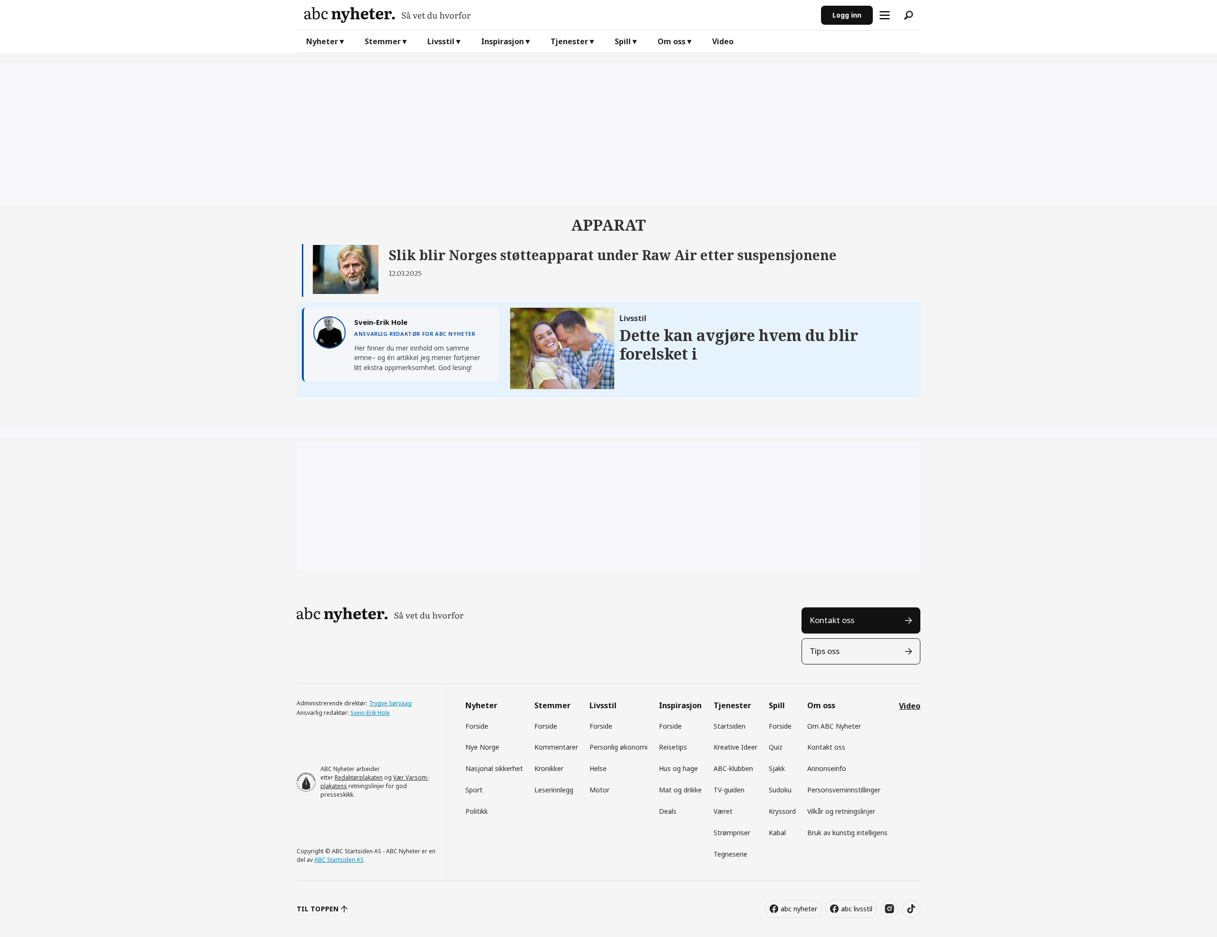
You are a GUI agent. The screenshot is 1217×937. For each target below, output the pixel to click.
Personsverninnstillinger (843, 789)
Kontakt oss (832, 620)
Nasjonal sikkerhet (494, 768)
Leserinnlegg (553, 789)
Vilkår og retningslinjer (841, 811)
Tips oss (825, 650)
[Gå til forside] (558, 15)
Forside (476, 726)
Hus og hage (678, 768)
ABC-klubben (733, 768)
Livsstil (440, 41)
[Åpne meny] (884, 15)
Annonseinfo (826, 768)
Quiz (775, 747)
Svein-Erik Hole (370, 713)
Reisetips (673, 747)
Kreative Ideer (735, 747)
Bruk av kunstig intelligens (847, 832)
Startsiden (729, 726)
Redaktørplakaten (359, 777)
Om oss (671, 41)
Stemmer (383, 41)
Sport (474, 789)
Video (723, 41)
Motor (599, 789)
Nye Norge (482, 747)
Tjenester (569, 41)
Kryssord (782, 811)
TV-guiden (729, 789)
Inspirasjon (502, 41)
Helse (598, 768)
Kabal (777, 832)
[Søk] (908, 15)
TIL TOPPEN (317, 908)
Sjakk (777, 768)
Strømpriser (732, 832)
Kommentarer (556, 747)
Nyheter (322, 41)
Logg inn (846, 15)
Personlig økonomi (618, 747)
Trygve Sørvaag (390, 703)
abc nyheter (799, 908)
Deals (667, 811)
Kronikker (548, 768)
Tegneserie (730, 854)
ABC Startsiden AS (339, 860)
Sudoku (780, 789)
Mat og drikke (680, 789)
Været (723, 811)
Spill (623, 41)
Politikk (476, 811)
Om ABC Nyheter (834, 726)
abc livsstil (856, 908)
